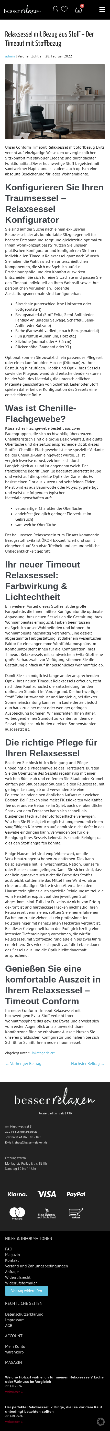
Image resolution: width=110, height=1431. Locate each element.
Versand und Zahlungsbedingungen (36, 1265)
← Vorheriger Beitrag (23, 1063)
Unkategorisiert (42, 1053)
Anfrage (12, 1271)
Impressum (15, 1319)
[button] (102, 9)
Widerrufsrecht (17, 1277)
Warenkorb (14, 1351)
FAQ (8, 1248)
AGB (8, 1325)
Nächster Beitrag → (88, 1063)
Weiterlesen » (14, 1392)
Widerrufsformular (21, 1282)
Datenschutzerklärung (24, 1314)
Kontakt (12, 1260)
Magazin (12, 1254)
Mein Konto (15, 1346)
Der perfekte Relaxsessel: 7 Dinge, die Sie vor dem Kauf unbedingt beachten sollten (53, 1409)
